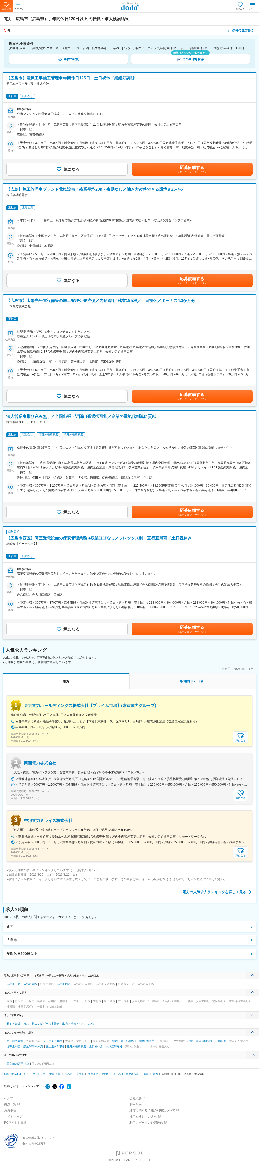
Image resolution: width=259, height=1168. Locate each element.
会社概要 (136, 1098)
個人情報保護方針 (34, 1143)
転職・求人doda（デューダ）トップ (24, 1074)
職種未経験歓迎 (76, 1046)
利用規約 (136, 1104)
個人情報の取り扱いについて (42, 1138)
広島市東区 (30, 983)
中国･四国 (55, 1074)
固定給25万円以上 (18, 1063)
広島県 (68, 1074)
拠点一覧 (10, 1104)
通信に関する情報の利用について (152, 1110)
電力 (10, 926)
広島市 (12, 940)
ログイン (19, 9)
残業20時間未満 (33, 1046)
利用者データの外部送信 (146, 1122)
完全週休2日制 (55, 1046)
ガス (26, 1023)
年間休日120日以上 (22, 954)
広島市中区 (13, 983)
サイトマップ (13, 1116)
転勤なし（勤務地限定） (141, 1040)
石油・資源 (13, 1023)
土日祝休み (96, 1046)
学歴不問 (117, 1040)
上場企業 (220, 1040)
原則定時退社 (114, 1046)
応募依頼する (192, 169)
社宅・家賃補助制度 (199, 1040)
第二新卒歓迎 (15, 1040)
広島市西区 (64, 983)
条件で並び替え (243, 30)
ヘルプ (8, 1098)
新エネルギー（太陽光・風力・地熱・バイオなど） (64, 1023)
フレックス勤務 (52, 1040)
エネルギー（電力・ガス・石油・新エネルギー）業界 (118, 1074)
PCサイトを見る (15, 1122)
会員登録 (6, 9)
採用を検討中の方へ (143, 1116)
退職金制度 (13, 1046)
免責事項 (10, 1110)
